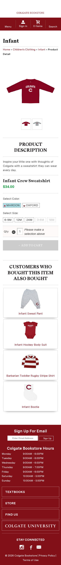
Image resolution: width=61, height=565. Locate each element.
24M (29, 219)
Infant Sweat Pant (31, 313)
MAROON (13, 205)
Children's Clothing (24, 49)
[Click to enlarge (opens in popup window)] (26, 124)
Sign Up (47, 438)
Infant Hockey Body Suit (30, 344)
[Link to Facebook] (30, 548)
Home (6, 49)
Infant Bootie (30, 406)
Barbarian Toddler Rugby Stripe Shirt (30, 375)
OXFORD (32, 205)
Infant (41, 49)
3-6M (40, 219)
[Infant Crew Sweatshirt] (30, 91)
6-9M (8, 219)
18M (51, 219)
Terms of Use (31, 560)
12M (19, 219)
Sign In (23, 26)
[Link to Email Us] (38, 548)
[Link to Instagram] (22, 548)
